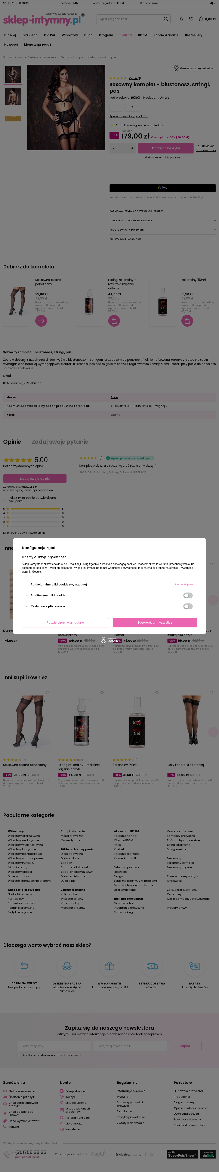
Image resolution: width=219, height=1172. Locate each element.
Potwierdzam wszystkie (155, 622)
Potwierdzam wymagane (65, 622)
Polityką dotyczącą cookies (119, 563)
